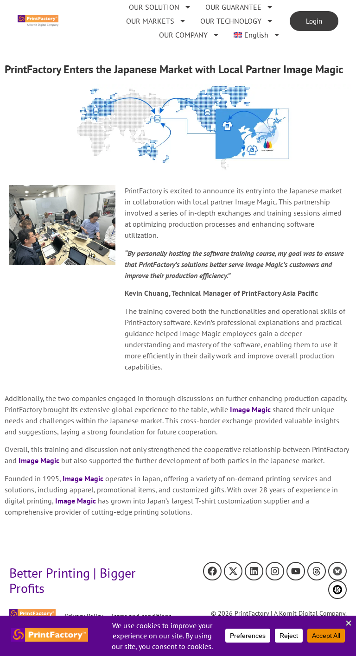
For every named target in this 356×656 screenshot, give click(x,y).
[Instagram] (275, 571)
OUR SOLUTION (154, 7)
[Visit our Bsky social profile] (337, 571)
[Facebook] (212, 571)
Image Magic (250, 409)
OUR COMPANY (183, 34)
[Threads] (316, 571)
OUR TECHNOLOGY (230, 20)
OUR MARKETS (150, 20)
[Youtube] (295, 571)
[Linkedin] (254, 571)
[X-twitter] (233, 571)
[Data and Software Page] (337, 589)
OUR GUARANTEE (233, 7)
